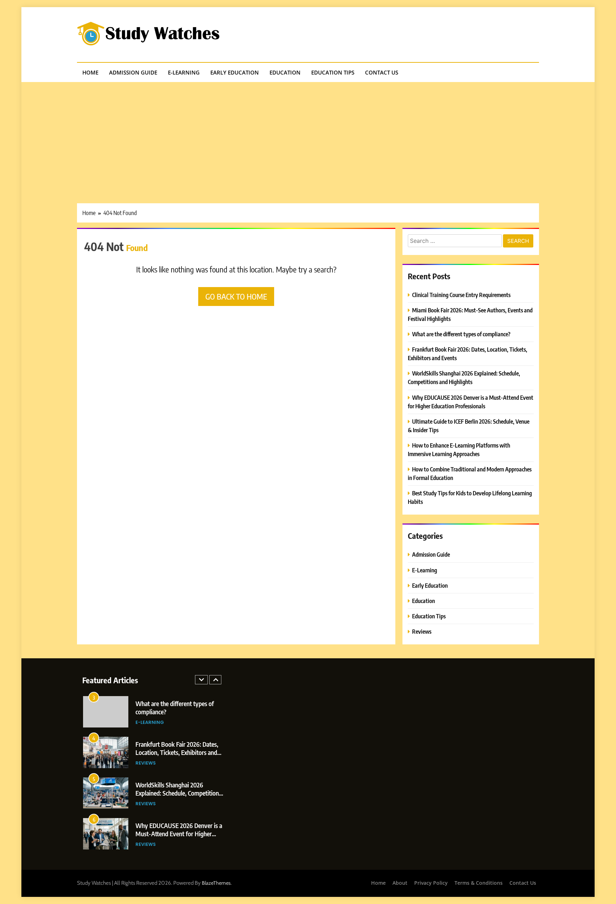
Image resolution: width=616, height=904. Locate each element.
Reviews (421, 631)
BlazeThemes (216, 883)
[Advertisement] (308, 135)
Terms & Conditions (479, 882)
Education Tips (332, 72)
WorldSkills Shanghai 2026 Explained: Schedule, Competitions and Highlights (178, 793)
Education (285, 72)
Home (90, 72)
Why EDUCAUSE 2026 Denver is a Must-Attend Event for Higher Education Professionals (178, 833)
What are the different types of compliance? (461, 334)
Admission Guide (133, 72)
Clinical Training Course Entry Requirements (461, 294)
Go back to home (236, 296)
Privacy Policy (431, 882)
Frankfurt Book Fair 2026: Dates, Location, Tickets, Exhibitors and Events (176, 752)
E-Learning (184, 72)
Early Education (234, 72)
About (399, 882)
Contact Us (381, 72)
